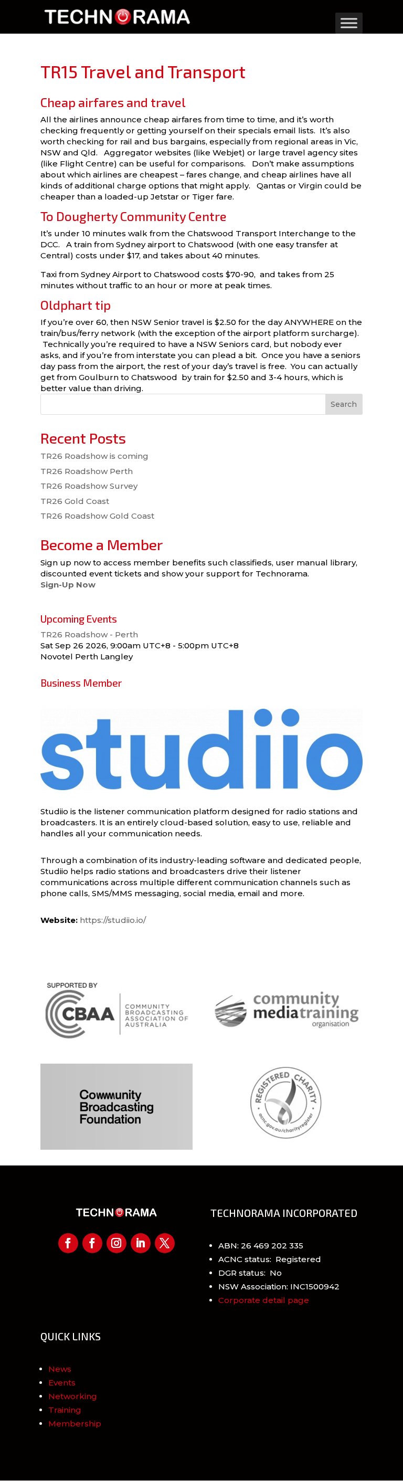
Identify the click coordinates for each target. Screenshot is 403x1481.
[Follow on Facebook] (68, 1243)
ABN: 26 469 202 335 (260, 1246)
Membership (74, 1424)
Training (64, 1410)
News (59, 1369)
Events (62, 1383)
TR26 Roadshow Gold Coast (97, 516)
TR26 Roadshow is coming (94, 456)
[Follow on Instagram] (116, 1243)
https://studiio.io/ (113, 920)
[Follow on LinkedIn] (141, 1243)
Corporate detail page (263, 1300)
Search (344, 404)
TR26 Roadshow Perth (86, 471)
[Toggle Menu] (349, 23)
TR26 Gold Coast (74, 501)
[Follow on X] (165, 1243)
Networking (72, 1396)
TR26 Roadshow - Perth (89, 634)
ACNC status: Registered (269, 1259)
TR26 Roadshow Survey (88, 486)
